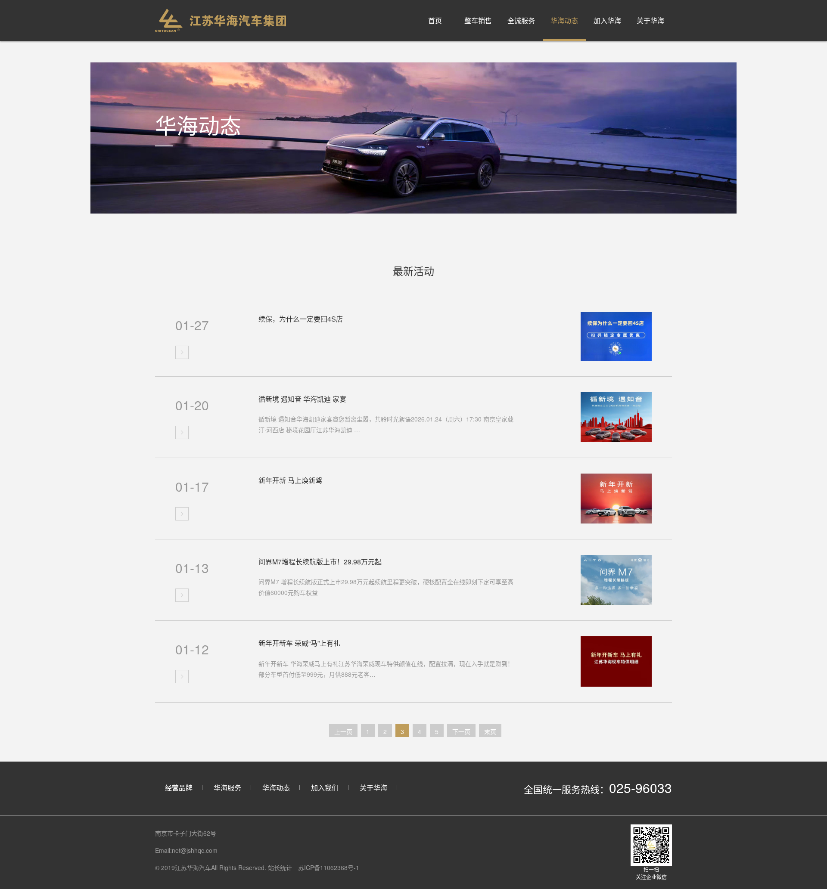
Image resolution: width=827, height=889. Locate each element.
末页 (490, 731)
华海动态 (564, 20)
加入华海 (607, 20)
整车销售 (478, 20)
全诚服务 (521, 20)
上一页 (343, 731)
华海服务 (227, 788)
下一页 (461, 731)
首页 (435, 20)
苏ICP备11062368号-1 (328, 867)
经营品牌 (179, 788)
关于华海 (650, 20)
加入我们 (325, 788)
